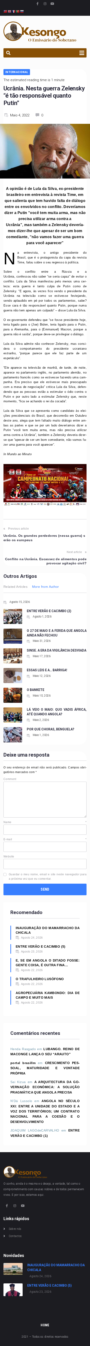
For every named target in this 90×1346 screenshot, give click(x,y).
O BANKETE (35, 690)
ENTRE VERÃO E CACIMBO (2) (49, 611)
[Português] (18, 11)
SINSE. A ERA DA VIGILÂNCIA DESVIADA (56, 650)
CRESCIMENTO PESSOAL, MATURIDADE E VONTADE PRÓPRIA (45, 1068)
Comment (9, 779)
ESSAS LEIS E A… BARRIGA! (47, 670)
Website (8, 856)
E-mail (45, 839)
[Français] (14, 11)
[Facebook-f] (37, 3)
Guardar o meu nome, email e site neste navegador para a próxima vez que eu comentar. (48, 876)
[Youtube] (52, 3)
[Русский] (22, 11)
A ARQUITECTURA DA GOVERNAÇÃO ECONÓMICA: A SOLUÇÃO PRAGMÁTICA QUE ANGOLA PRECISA (45, 1087)
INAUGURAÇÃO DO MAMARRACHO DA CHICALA (48, 930)
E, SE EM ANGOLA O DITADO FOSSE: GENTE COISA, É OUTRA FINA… (48, 963)
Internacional (16, 72)
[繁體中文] (5, 11)
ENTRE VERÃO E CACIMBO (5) (41, 946)
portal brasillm (23, 1063)
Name (45, 822)
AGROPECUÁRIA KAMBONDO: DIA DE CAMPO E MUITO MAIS (48, 995)
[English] (10, 11)
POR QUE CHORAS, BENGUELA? (50, 729)
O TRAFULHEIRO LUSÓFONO (40, 979)
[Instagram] (45, 3)
